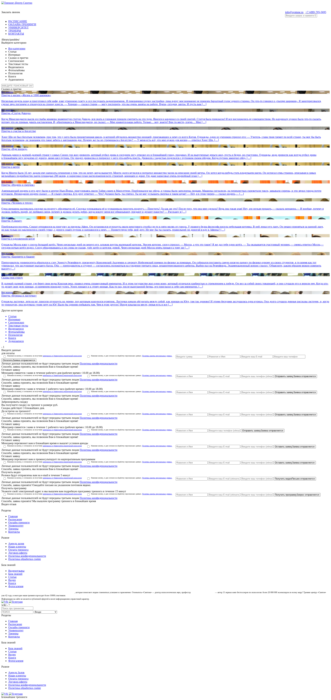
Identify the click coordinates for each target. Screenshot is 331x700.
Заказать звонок (10, 12)
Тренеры (13, 528)
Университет (15, 525)
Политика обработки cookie (24, 559)
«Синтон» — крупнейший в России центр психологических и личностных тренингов (37, 592)
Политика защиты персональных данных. (157, 356)
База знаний (15, 573)
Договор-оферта (17, 552)
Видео (12, 580)
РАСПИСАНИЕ (17, 21)
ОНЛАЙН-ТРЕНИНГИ (22, 24)
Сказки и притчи (11, 89)
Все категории (16, 48)
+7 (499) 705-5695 (315, 12)
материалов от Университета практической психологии (62, 356)
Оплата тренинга (18, 549)
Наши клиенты (17, 546)
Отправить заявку (295, 376)
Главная (13, 516)
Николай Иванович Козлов (202, 592)
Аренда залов (16, 543)
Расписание (15, 519)
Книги (12, 583)
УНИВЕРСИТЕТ (18, 27)
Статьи (12, 577)
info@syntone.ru (294, 12)
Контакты (14, 531)
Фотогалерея (15, 586)
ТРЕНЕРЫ (14, 30)
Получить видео (295, 478)
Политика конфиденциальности (98, 363)
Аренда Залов (16, 672)
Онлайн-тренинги (19, 522)
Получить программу (297, 494)
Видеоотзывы (16, 570)
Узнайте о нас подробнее (77, 595)
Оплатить (19, 360)
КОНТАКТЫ (16, 33)
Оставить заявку (294, 446)
